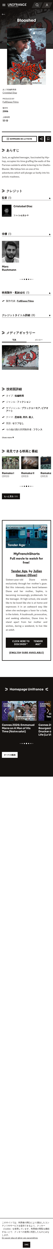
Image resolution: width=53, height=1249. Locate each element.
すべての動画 (10, 755)
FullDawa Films (11, 101)
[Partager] (41, 139)
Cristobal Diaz (10, 92)
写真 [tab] (14, 340)
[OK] (26, 1244)
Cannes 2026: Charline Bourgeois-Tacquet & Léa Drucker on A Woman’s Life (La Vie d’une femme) (18, 729)
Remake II (27, 473)
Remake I (8, 473)
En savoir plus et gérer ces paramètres (20, 1238)
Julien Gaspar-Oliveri (29, 573)
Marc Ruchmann (9, 268)
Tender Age (19, 571)
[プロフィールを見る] (46, 5)
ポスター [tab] (39, 340)
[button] (34, 349)
